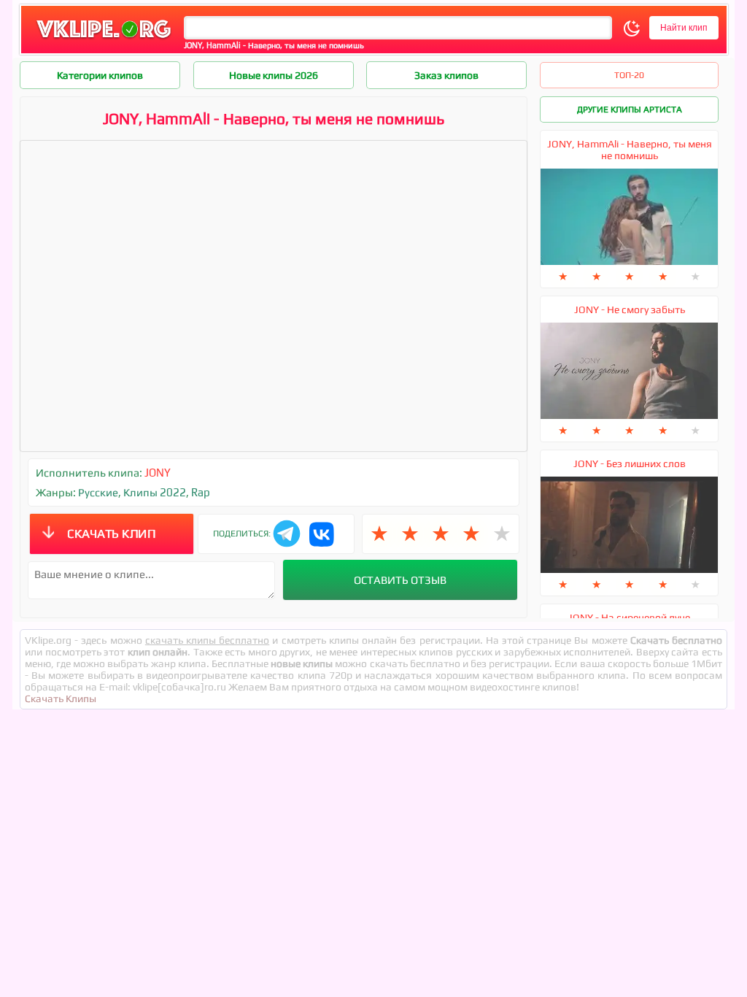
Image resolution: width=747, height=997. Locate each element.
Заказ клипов (446, 75)
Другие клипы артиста (629, 109)
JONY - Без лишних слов (629, 463)
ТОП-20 (629, 75)
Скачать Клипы (60, 698)
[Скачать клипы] (103, 39)
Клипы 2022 (154, 492)
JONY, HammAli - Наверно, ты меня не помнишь (629, 149)
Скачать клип (111, 533)
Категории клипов (100, 75)
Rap (200, 492)
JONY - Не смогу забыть (629, 309)
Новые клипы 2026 (273, 75)
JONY (157, 472)
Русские (98, 492)
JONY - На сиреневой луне (629, 617)
